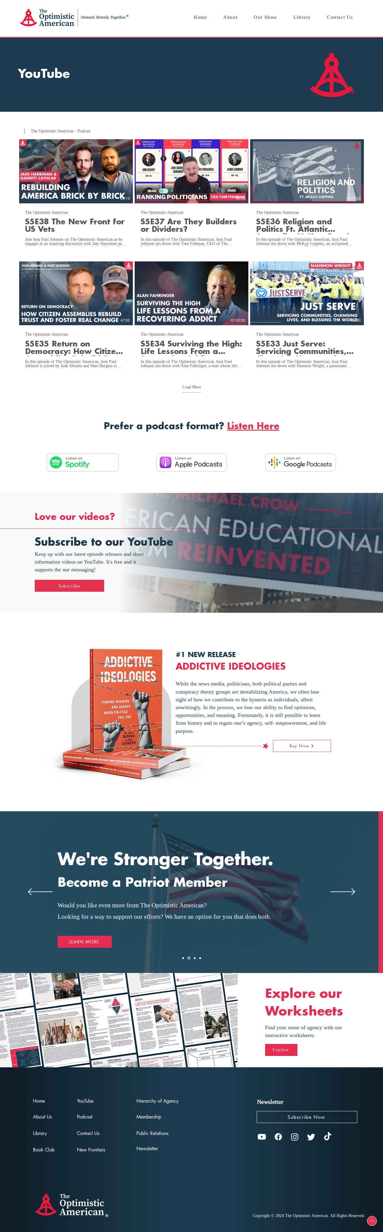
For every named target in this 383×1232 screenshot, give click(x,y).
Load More (191, 387)
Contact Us (88, 1133)
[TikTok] (327, 1137)
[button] (57, 131)
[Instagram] (295, 1137)
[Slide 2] (189, 958)
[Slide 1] (183, 958)
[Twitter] (311, 1137)
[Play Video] (76, 171)
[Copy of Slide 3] (200, 958)
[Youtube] (262, 1137)
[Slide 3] (195, 958)
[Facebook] (278, 1137)
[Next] (342, 892)
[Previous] (40, 892)
